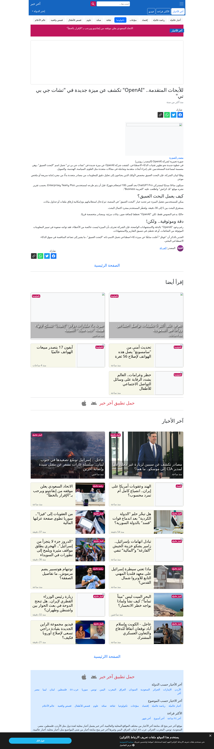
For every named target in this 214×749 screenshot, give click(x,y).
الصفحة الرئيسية (107, 265)
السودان (133, 689)
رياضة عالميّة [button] (159, 19)
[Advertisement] (107, 62)
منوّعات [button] (133, 19)
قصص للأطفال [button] (74, 19)
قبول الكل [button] (40, 740)
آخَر (179, 693)
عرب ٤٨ (74, 689)
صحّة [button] (99, 19)
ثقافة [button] (108, 19)
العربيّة (163, 248)
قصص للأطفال (82, 705)
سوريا (85, 689)
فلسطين (62, 689)
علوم (95, 705)
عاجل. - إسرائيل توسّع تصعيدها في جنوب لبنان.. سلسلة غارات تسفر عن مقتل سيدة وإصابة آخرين (100, 28)
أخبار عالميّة (115, 435)
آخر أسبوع (159, 718)
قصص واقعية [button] (57, 19)
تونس (94, 689)
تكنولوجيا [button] (120, 19)
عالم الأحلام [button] (40, 19)
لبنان (52, 689)
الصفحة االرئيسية (107, 656)
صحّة (104, 705)
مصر (36, 689)
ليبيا (45, 689)
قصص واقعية (64, 705)
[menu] (181, 3)
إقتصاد (178, 486)
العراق (122, 689)
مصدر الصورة (176, 157)
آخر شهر (146, 718)
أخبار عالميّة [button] (175, 19)
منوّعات (135, 705)
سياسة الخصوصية (126, 742)
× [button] (210, 736)
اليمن (102, 689)
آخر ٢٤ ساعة (174, 718)
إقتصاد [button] (145, 19)
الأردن (178, 689)
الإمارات (167, 689)
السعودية (145, 689)
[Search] (93, 3)
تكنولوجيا (114, 296)
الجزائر (156, 689)
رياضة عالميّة (98, 486)
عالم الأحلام (48, 705)
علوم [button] (89, 19)
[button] (93, 403)
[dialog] (107, 740)
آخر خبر (35, 4)
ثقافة (112, 705)
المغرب (112, 689)
